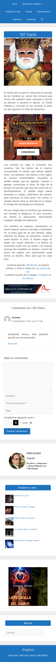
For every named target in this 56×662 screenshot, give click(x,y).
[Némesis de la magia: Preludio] (9, 547)
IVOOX (32, 655)
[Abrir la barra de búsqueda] (42, 19)
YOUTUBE (12, 655)
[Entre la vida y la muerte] (9, 524)
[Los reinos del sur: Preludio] (9, 536)
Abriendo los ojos (21, 495)
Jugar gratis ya (28, 143)
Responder (12, 344)
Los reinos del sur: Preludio (25, 529)
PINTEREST (42, 655)
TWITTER (23, 655)
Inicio (14, 4)
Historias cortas (13, 11)
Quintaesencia (43, 11)
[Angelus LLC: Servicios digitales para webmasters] (28, 289)
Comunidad (28, 152)
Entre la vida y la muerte (24, 518)
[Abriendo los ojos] (9, 502)
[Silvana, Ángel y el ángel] (9, 513)
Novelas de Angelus (32, 4)
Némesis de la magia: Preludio (26, 540)
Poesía (29, 11)
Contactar (31, 19)
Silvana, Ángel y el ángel (24, 507)
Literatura (17, 19)
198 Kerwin (31, 265)
